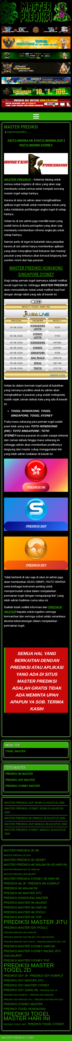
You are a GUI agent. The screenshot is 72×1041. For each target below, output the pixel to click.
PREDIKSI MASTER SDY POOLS (25, 927)
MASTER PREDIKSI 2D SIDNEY (25, 859)
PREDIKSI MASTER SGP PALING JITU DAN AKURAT (29, 937)
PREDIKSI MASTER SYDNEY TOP (26, 960)
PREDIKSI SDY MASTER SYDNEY (26, 985)
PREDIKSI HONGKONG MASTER (26, 897)
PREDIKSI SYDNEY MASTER (23, 1004)
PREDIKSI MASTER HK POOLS (25, 912)
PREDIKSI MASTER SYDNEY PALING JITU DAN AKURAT (32, 953)
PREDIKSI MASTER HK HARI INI (25, 907)
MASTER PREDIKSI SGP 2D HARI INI (22, 869)
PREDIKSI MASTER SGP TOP (51, 942)
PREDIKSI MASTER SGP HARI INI (20, 932)
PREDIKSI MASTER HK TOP (22, 917)
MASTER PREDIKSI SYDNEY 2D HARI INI (31, 878)
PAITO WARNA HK (20, 140)
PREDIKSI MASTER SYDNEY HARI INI (29, 946)
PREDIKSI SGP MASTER (42, 995)
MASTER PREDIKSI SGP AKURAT (20, 874)
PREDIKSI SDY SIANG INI (21, 990)
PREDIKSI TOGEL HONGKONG (25, 1008)
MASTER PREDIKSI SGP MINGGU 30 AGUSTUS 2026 (35, 824)
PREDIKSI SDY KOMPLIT (46, 975)
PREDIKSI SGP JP (48, 990)
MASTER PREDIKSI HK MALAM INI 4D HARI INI (35, 864)
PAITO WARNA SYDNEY (36, 145)
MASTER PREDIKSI (21, 127)
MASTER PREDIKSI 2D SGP (17, 855)
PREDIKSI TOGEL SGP (15, 1024)
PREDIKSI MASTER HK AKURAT (25, 902)
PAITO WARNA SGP (49, 140)
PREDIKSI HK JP (15, 883)
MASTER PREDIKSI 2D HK (21, 850)
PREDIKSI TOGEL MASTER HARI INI (27, 1016)
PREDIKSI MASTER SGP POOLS (19, 942)
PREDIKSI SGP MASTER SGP (48, 999)
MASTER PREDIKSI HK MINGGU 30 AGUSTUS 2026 (34, 818)
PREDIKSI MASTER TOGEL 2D (29, 967)
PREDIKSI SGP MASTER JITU (18, 999)
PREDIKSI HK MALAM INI (20, 888)
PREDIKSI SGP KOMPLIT (16, 995)
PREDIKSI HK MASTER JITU (23, 893)
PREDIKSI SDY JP (16, 975)
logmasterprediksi (17, 131)
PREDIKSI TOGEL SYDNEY (46, 1024)
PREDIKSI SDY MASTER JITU (24, 980)
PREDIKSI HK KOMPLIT (44, 883)
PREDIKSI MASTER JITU (35, 922)
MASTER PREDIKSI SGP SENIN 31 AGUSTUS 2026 (34, 802)
